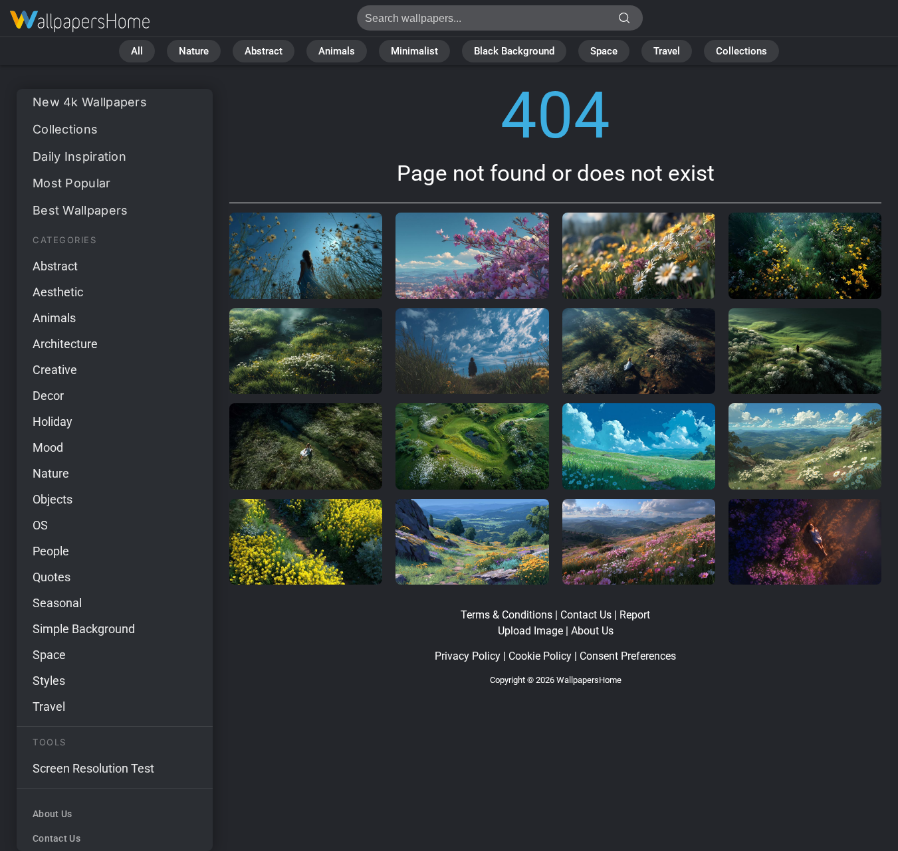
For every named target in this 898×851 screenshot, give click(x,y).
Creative (55, 370)
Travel (666, 51)
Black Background (514, 51)
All (137, 51)
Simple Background (84, 629)
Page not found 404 (80, 22)
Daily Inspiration (79, 156)
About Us (52, 813)
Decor (48, 396)
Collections (741, 51)
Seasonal (57, 603)
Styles (49, 681)
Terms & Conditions (506, 615)
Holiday (52, 421)
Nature (194, 51)
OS (40, 525)
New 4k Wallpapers (90, 102)
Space (603, 51)
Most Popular (72, 183)
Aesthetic (58, 292)
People (51, 551)
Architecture (65, 344)
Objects (52, 499)
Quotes (51, 577)
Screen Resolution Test (93, 768)
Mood (48, 447)
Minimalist (414, 51)
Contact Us (56, 838)
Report (634, 615)
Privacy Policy (468, 656)
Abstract (263, 51)
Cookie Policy (540, 656)
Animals (336, 51)
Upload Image (530, 630)
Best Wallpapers (80, 210)
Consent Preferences (628, 656)
